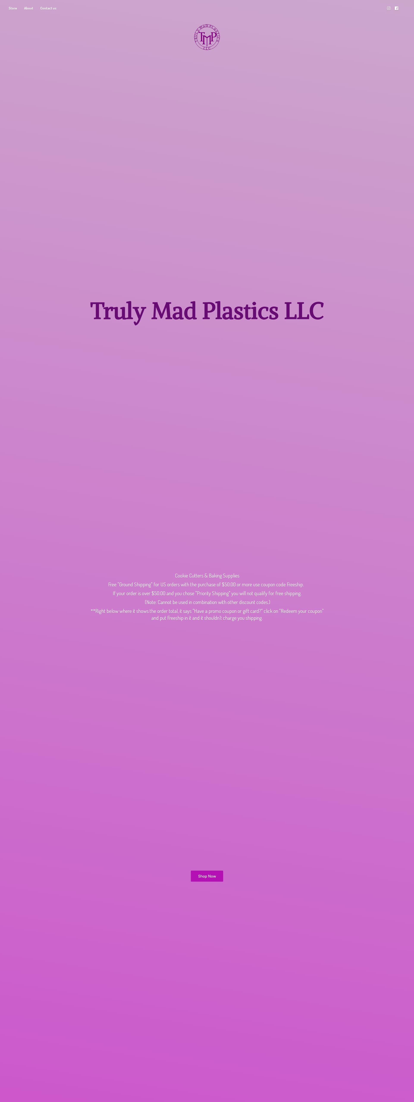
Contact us (48, 8)
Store (13, 8)
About (28, 8)
